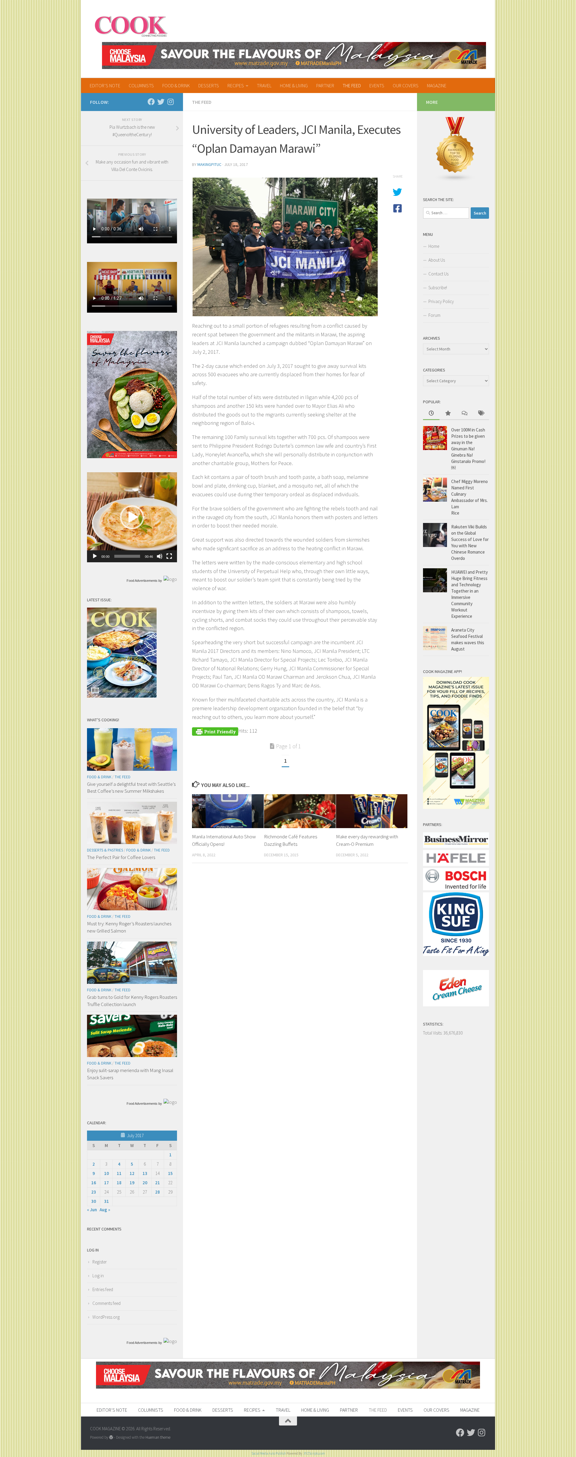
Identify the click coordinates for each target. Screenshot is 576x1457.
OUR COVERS (405, 86)
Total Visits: (433, 1033)
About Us (436, 260)
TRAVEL (264, 86)
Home (433, 246)
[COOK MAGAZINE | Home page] (131, 25)
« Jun (92, 1209)
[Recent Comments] (464, 413)
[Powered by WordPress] (111, 1437)
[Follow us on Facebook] (151, 101)
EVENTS (376, 86)
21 (157, 1182)
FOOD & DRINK (176, 86)
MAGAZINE (436, 86)
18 (119, 1182)
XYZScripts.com (314, 1453)
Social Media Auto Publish (268, 1453)
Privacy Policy (441, 301)
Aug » (105, 1209)
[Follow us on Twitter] (160, 101)
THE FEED (352, 86)
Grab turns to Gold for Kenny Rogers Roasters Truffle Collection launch (132, 1001)
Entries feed (102, 1289)
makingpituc (209, 164)
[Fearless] (132, 456)
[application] (132, 517)
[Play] (95, 556)
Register (99, 1262)
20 (144, 1182)
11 (119, 1173)
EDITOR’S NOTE (105, 86)
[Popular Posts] (448, 413)
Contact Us (438, 274)
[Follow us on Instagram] (170, 101)
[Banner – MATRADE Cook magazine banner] (294, 55)
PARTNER (325, 86)
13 (144, 1173)
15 (170, 1173)
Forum (434, 315)
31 (106, 1201)
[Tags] (480, 413)
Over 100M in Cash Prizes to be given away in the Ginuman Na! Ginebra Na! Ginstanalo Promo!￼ (468, 448)
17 (106, 1182)
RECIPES (235, 86)
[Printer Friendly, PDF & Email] (215, 731)
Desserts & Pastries (105, 850)
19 (132, 1182)
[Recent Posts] (431, 413)
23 (93, 1192)
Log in (98, 1275)
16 (93, 1182)
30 (93, 1201)
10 (106, 1173)
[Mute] (160, 556)
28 (157, 1192)
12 (132, 1173)
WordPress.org (106, 1317)
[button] (132, 517)
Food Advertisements (142, 580)
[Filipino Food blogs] (455, 180)
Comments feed (106, 1303)
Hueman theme (158, 1437)
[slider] (127, 556)
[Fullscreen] (169, 556)
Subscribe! (437, 287)
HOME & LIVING (294, 86)
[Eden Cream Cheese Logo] (456, 1005)
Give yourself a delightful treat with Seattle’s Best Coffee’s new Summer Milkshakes (131, 788)
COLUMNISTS (141, 86)
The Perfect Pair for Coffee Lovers (121, 857)
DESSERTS (208, 86)
